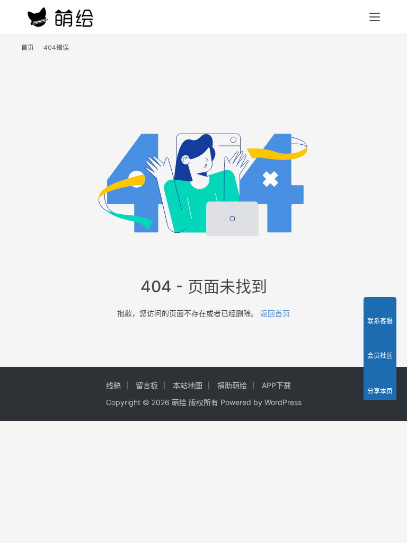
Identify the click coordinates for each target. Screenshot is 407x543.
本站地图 (187, 385)
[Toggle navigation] (375, 17)
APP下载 (276, 385)
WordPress (283, 402)
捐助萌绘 (232, 385)
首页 (27, 47)
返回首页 (275, 313)
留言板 (147, 385)
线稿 (113, 385)
